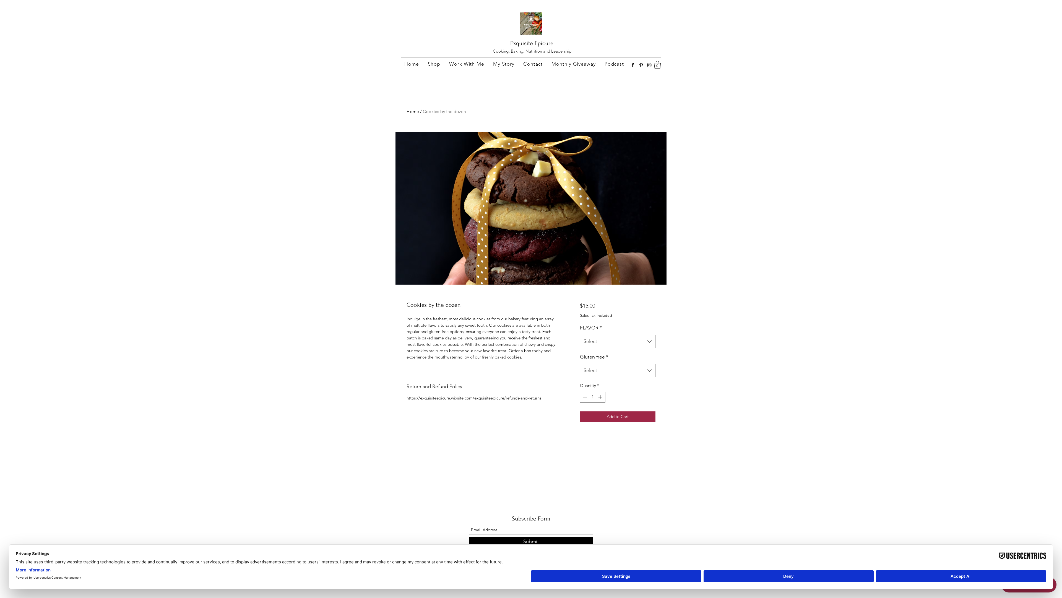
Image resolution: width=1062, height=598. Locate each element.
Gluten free (594, 357)
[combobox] (617, 342)
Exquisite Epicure (531, 43)
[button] (657, 65)
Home (413, 111)
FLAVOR (591, 328)
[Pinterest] (641, 65)
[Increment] (601, 397)
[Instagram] (649, 65)
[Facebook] (633, 65)
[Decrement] (584, 397)
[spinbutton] (592, 397)
